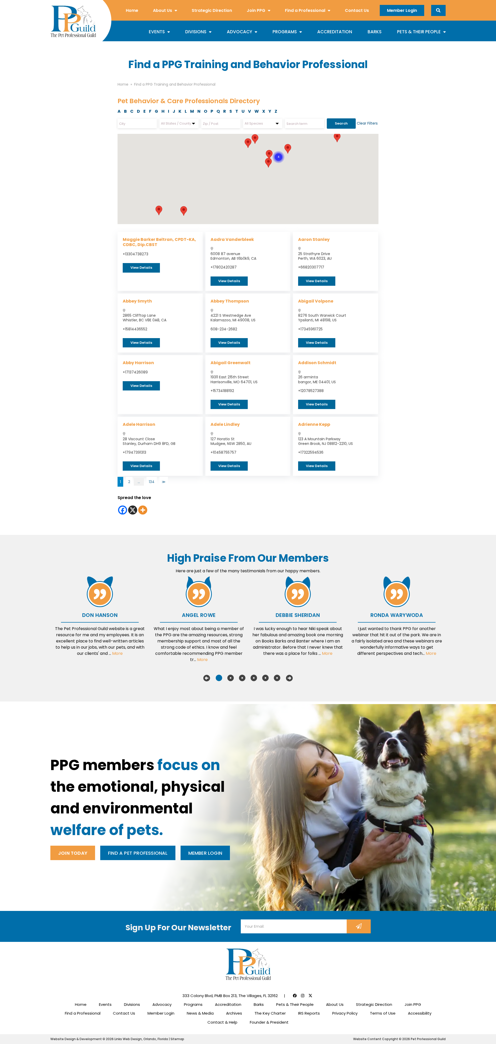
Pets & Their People (419, 32)
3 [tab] (242, 678)
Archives (234, 1013)
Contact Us (357, 10)
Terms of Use (383, 1013)
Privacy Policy (345, 1013)
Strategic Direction (212, 10)
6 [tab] (277, 678)
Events (157, 32)
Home (132, 10)
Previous (206, 678)
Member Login (402, 10)
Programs (285, 32)
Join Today (72, 853)
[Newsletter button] (359, 926)
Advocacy (239, 32)
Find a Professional (305, 10)
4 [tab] (253, 678)
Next (289, 678)
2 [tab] (230, 678)
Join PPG (256, 10)
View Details (141, 267)
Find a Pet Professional (138, 853)
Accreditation (334, 32)
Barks (375, 32)
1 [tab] (218, 678)
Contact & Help (222, 1022)
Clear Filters (367, 123)
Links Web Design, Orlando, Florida (141, 1039)
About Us (162, 10)
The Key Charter (270, 1013)
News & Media (200, 1013)
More (117, 653)
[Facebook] (122, 510)
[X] (132, 510)
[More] (142, 510)
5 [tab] (265, 678)
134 (151, 481)
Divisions (195, 32)
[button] (255, 139)
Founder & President (269, 1022)
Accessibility (419, 1013)
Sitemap (177, 1039)
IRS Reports (309, 1013)
